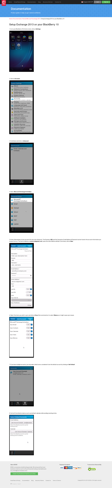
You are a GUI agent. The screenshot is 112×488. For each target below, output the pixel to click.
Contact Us (58, 2)
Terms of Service (57, 480)
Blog (39, 2)
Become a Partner (48, 2)
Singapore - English (16, 483)
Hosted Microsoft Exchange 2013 (31, 18)
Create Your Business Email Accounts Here (24, 473)
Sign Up (106, 2)
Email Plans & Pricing (19, 2)
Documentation (32, 2)
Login (97, 2)
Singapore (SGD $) (87, 2)
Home (10, 2)
